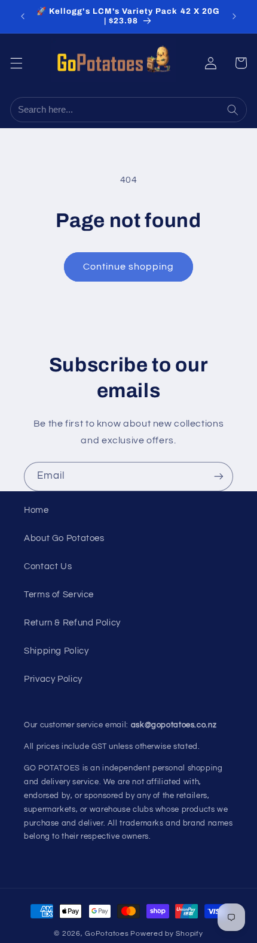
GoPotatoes (106, 933)
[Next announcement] (234, 16)
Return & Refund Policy (72, 622)
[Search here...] (234, 110)
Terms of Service (59, 594)
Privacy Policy (53, 679)
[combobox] (116, 110)
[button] (16, 63)
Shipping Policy (56, 650)
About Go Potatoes (64, 538)
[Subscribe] (218, 476)
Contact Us (48, 566)
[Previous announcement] (23, 16)
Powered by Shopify (166, 933)
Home (36, 510)
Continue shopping (129, 266)
